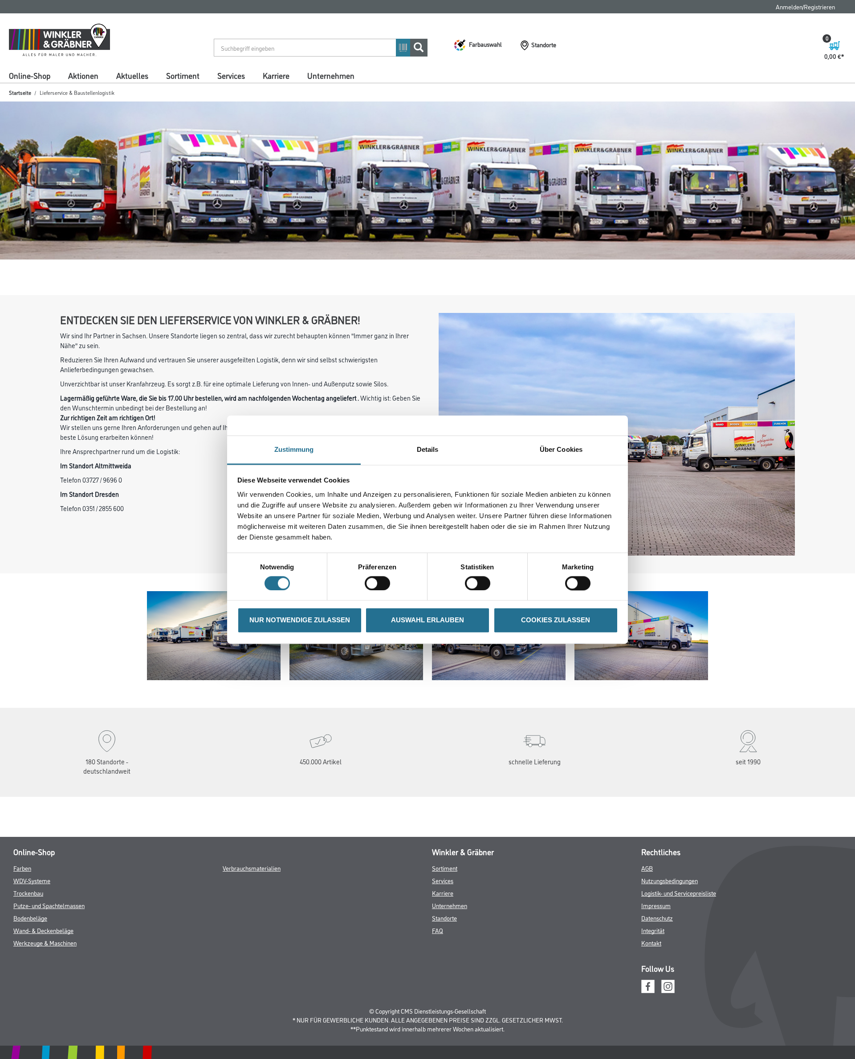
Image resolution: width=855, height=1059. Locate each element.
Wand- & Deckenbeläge (43, 960)
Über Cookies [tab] (561, 449)
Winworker (680, 90)
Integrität (652, 960)
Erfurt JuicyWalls (467, 90)
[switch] (379, 583)
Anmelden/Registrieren (805, 6)
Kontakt (651, 973)
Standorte (444, 948)
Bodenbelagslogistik (232, 90)
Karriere (276, 75)
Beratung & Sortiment (37, 90)
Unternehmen (330, 75)
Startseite (20, 107)
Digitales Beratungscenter (317, 90)
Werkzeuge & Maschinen (45, 973)
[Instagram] (668, 1015)
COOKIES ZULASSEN (555, 620)
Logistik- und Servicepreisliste (678, 923)
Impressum (656, 935)
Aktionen (83, 75)
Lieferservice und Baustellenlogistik (135, 90)
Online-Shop (29, 75)
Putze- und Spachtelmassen (49, 935)
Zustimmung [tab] (294, 449)
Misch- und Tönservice (612, 90)
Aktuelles (132, 75)
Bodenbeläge (30, 948)
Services (231, 75)
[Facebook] (648, 1015)
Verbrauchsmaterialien (252, 898)
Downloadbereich (397, 90)
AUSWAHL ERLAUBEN (427, 620)
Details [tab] (428, 449)
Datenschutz (657, 948)
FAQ (733, 6)
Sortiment (183, 75)
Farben (22, 898)
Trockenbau (28, 923)
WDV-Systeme (31, 910)
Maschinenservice (537, 90)
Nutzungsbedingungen (669, 910)
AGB (647, 898)
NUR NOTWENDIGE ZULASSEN (299, 620)
